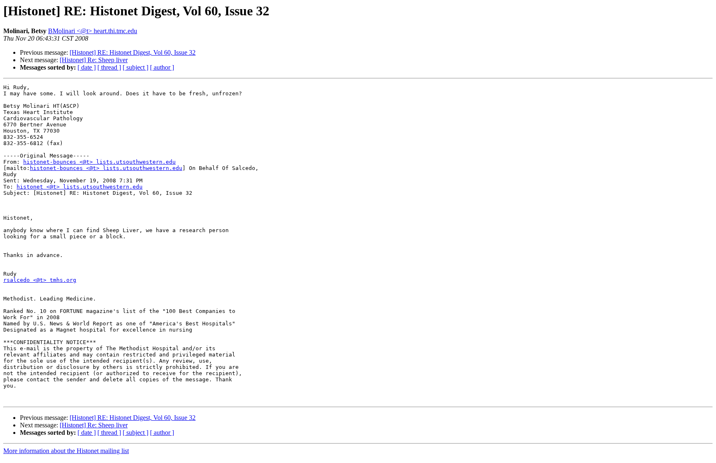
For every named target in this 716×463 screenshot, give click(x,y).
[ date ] (86, 67)
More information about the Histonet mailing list (66, 450)
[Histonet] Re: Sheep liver (94, 59)
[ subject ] (135, 67)
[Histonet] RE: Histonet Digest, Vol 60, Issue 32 (133, 52)
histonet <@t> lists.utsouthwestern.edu (80, 187)
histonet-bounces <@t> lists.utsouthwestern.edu (99, 162)
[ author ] (162, 67)
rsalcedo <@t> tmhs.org (39, 280)
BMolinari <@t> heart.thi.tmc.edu (92, 30)
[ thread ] (109, 67)
